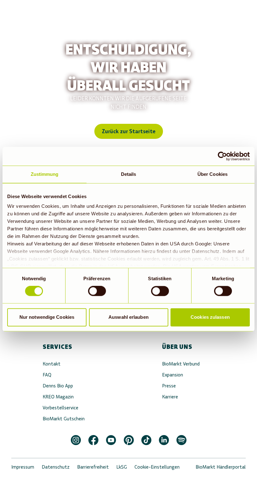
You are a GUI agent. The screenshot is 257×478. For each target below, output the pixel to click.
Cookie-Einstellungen (157, 467)
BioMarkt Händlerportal (221, 467)
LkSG (121, 467)
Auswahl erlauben (128, 317)
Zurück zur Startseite (128, 131)
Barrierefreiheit (93, 467)
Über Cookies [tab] (212, 174)
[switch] (97, 291)
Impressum (22, 467)
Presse (169, 386)
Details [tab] (128, 174)
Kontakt (51, 364)
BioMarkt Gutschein (64, 419)
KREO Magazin (58, 397)
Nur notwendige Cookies (46, 317)
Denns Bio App (58, 386)
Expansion (172, 375)
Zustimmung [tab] (45, 174)
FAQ (47, 375)
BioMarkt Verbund (181, 364)
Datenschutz (56, 467)
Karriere (170, 397)
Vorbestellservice (60, 408)
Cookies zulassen (210, 317)
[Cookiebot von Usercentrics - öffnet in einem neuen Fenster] (222, 156)
